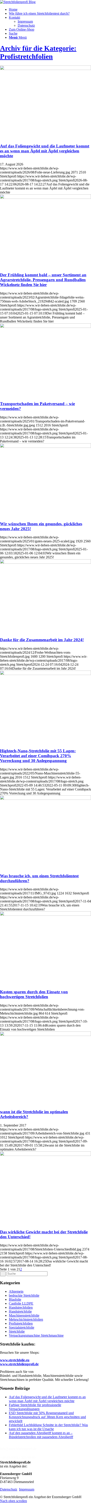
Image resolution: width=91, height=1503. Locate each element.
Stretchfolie (17, 1331)
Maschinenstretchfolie (24, 1315)
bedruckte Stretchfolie (24, 1295)
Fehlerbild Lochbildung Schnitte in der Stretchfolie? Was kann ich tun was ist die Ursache (48, 1427)
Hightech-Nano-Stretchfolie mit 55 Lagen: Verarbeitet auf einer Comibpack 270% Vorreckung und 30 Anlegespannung (38, 756)
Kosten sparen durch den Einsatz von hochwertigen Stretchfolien (34, 994)
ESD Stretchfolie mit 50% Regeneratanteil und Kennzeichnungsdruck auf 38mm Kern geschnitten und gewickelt (47, 1417)
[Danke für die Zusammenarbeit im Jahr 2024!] (45, 562)
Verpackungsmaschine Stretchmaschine (36, 1335)
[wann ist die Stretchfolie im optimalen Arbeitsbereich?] (45, 1035)
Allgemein (16, 1291)
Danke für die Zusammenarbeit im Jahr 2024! (42, 639)
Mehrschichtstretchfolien (26, 1319)
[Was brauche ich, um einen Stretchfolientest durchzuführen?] (45, 798)
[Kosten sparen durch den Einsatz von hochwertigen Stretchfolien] (45, 914)
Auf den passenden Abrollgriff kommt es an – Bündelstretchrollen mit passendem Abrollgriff (41, 1435)
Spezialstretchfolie (21, 1327)
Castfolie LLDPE (21, 1303)
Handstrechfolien (21, 1307)
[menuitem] (50, 10)
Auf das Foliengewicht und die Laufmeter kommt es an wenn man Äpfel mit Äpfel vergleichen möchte (44, 151)
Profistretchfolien (21, 1323)
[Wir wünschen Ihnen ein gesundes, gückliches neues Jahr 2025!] (45, 446)
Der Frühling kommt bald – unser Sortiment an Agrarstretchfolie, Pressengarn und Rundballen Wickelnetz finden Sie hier (43, 280)
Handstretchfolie (20, 1311)
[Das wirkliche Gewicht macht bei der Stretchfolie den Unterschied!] (45, 1155)
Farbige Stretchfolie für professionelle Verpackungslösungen (35, 1407)
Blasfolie (15, 1299)
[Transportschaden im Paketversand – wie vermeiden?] (45, 326)
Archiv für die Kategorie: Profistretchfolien (38, 52)
